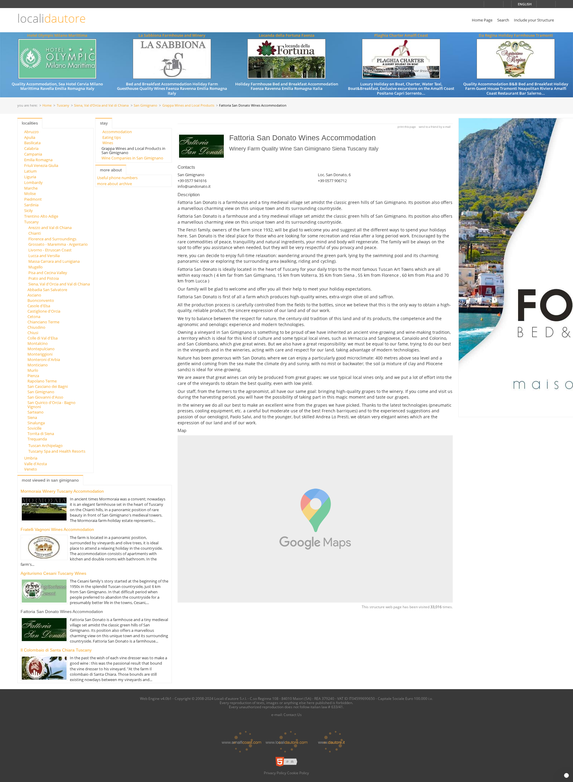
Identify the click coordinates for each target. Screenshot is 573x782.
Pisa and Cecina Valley (47, 273)
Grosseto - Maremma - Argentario (58, 244)
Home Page (482, 20)
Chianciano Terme (43, 322)
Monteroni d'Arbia (43, 359)
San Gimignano (145, 105)
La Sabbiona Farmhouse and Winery (171, 35)
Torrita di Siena (40, 433)
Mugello (35, 267)
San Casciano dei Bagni (47, 386)
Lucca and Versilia (44, 256)
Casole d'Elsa (38, 306)
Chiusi (32, 333)
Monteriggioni (40, 354)
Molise (30, 193)
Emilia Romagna (38, 160)
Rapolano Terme (42, 381)
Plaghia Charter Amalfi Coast (401, 35)
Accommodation (117, 132)
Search (503, 20)
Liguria (30, 177)
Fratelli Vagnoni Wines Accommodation (57, 529)
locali (51, 18)
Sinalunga (36, 423)
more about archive (114, 183)
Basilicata (32, 143)
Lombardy (33, 182)
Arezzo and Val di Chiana (50, 227)
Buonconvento (40, 300)
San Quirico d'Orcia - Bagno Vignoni (51, 404)
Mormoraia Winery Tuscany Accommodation (62, 491)
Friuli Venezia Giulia (41, 165)
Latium (30, 171)
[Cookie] (566, 775)
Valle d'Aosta (35, 464)
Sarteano (35, 412)
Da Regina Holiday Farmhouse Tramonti (516, 35)
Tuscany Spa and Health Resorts (56, 451)
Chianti (34, 233)
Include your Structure (534, 20)
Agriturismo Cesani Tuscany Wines (53, 573)
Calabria (31, 148)
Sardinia (31, 205)
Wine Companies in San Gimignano (132, 158)
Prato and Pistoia (43, 278)
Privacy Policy (275, 772)
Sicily (28, 210)
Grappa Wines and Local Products (188, 105)
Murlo (32, 370)
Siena (32, 417)
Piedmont (33, 199)
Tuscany (63, 105)
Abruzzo (31, 132)
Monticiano (37, 365)
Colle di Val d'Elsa (42, 338)
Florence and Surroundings (52, 239)
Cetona (33, 316)
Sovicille (34, 428)
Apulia (29, 137)
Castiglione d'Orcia (43, 311)
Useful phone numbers (117, 177)
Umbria (30, 458)
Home (47, 105)
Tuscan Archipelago (45, 445)
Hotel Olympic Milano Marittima (57, 35)
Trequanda (37, 439)
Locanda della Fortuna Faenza (287, 35)
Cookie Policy (298, 772)
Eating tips (111, 137)
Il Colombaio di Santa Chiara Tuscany (56, 650)
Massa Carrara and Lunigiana (54, 261)
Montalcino (37, 343)
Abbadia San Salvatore (47, 290)
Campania (33, 154)
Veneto (30, 469)
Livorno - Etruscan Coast (50, 250)
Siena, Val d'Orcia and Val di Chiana (101, 105)
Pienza (33, 376)
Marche (31, 188)
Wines (107, 143)
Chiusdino (36, 327)
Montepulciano (41, 349)
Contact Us (293, 714)
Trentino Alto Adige (41, 216)
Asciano (34, 295)
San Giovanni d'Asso (45, 397)
